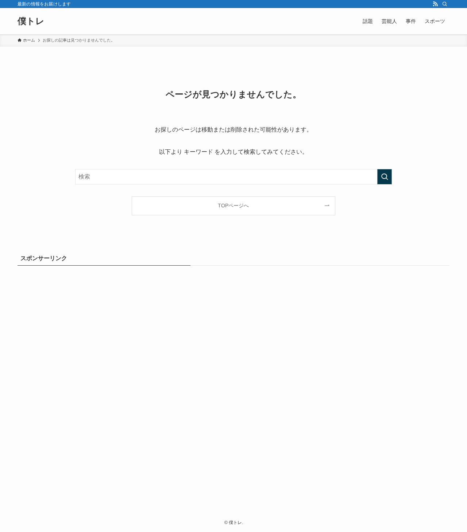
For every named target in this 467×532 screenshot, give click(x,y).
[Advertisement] (233, 382)
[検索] (444, 4)
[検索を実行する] (384, 176)
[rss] (435, 4)
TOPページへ (233, 205)
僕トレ (31, 21)
